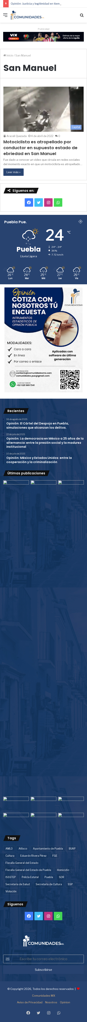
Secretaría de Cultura (49, 884)
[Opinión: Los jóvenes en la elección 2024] (16, 820)
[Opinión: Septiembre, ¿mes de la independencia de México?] (43, 804)
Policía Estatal (30, 877)
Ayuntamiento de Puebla (48, 848)
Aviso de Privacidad (29, 1002)
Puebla (49, 877)
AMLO (9, 848)
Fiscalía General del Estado (21, 862)
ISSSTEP (10, 877)
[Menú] (5, 16)
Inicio (9, 55)
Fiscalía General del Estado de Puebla (28, 870)
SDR (61, 877)
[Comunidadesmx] (27, 15)
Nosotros (51, 1002)
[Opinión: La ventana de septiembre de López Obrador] (71, 804)
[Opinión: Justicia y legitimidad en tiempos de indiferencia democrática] (16, 804)
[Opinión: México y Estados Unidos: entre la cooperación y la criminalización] (71, 487)
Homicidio (63, 870)
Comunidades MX (43, 995)
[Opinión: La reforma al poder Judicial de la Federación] (43, 820)
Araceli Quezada (17, 136)
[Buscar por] (82, 16)
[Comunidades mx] (43, 36)
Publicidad (43, 28)
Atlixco (23, 848)
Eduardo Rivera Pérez (33, 855)
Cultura (9, 855)
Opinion (65, 1002)
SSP (70, 884)
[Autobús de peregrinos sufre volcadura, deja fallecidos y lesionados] (71, 820)
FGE (54, 855)
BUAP (72, 848)
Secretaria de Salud (17, 884)
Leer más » (13, 172)
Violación (10, 891)
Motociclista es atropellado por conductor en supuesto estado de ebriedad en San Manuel (40, 148)
